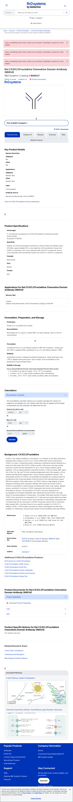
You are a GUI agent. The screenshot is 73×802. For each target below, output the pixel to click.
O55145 (24, 552)
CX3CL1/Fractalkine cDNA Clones (17, 564)
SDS (8, 614)
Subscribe (44, 781)
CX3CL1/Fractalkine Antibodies (40, 31)
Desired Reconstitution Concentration (21, 430)
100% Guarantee (62, 129)
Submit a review (10, 79)
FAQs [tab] (63, 135)
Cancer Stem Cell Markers (14, 651)
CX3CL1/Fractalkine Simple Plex (16, 576)
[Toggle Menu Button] (6, 5)
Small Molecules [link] (9, 763)
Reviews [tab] (40, 135)
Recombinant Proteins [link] (11, 760)
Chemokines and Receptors (14, 654)
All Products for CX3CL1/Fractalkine (17, 561)
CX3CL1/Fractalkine (23, 31)
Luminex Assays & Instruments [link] (14, 757)
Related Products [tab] (36, 140)
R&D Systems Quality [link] (45, 757)
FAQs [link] (5, 773)
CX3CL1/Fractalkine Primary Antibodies (19, 570)
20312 (37, 539)
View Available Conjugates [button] (17, 123)
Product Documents (38, 79)
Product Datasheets (14, 597)
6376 (23, 539)
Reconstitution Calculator (15, 395)
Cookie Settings (36, 798)
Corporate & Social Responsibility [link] (50, 754)
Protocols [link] (7, 779)
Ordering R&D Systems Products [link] (15, 776)
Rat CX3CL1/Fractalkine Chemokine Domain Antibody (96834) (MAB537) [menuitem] (28, 33)
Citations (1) (22, 79)
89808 (51, 539)
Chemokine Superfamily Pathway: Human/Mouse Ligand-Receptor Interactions (34, 710)
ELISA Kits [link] (7, 754)
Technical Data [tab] (12, 135)
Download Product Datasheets (20, 603)
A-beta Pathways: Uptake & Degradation (20, 678)
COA (8, 609)
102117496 (25, 541)
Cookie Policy (38, 793)
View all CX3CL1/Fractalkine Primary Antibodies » (22, 202)
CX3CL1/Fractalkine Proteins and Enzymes (20, 573)
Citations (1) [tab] (27, 135)
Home (5, 31)
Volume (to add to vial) (15, 409)
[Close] (67, 42)
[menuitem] (5, 31)
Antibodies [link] (7, 750)
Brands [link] (40, 750)
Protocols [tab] (52, 135)
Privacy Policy (26, 793)
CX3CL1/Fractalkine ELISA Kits (15, 567)
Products (12, 31)
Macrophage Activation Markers (16, 658)
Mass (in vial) (11, 420)
